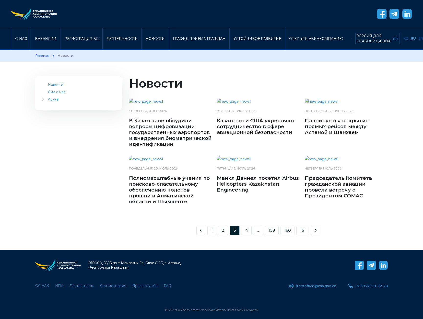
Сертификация (113, 286)
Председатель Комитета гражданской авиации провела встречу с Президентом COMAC (338, 187)
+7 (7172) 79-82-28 (371, 286)
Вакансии (45, 38)
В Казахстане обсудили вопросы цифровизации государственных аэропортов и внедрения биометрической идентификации (170, 132)
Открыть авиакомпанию (316, 38)
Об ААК (42, 286)
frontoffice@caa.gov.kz (316, 286)
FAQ (167, 286)
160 (287, 230)
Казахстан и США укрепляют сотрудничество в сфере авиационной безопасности (256, 126)
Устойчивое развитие (257, 38)
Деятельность (122, 38)
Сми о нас (56, 92)
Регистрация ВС (81, 38)
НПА (59, 286)
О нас (21, 38)
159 (272, 230)
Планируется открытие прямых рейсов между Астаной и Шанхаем (337, 126)
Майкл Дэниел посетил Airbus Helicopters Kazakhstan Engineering (258, 184)
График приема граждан (199, 38)
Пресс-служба (145, 286)
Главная (42, 56)
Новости (155, 38)
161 (303, 230)
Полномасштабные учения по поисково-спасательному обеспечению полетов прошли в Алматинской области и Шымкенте (169, 190)
